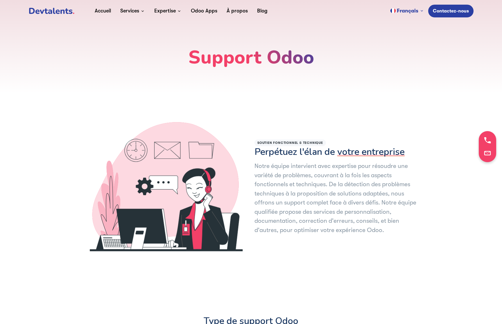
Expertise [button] (165, 11)
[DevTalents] (51, 11)
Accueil (103, 11)
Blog (262, 11)
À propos (237, 11)
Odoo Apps (204, 11)
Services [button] (129, 11)
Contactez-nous (451, 11)
